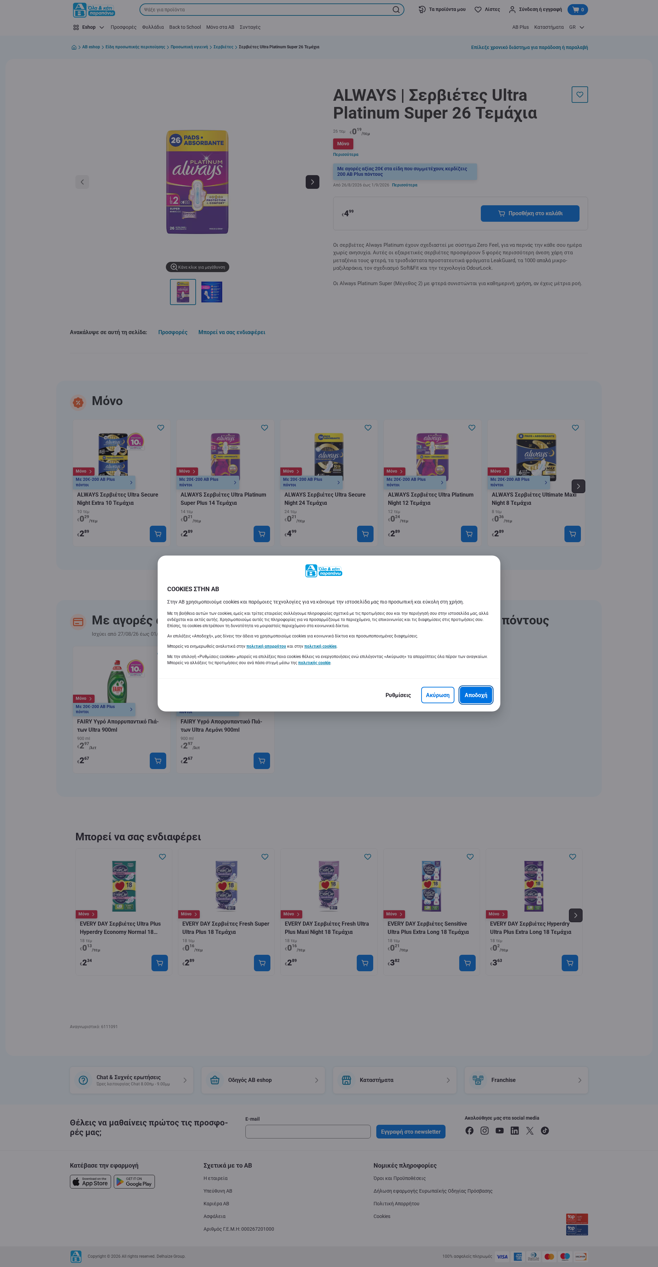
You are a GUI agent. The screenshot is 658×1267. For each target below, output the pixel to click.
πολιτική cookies (320, 646)
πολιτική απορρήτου (266, 646)
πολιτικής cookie (314, 662)
